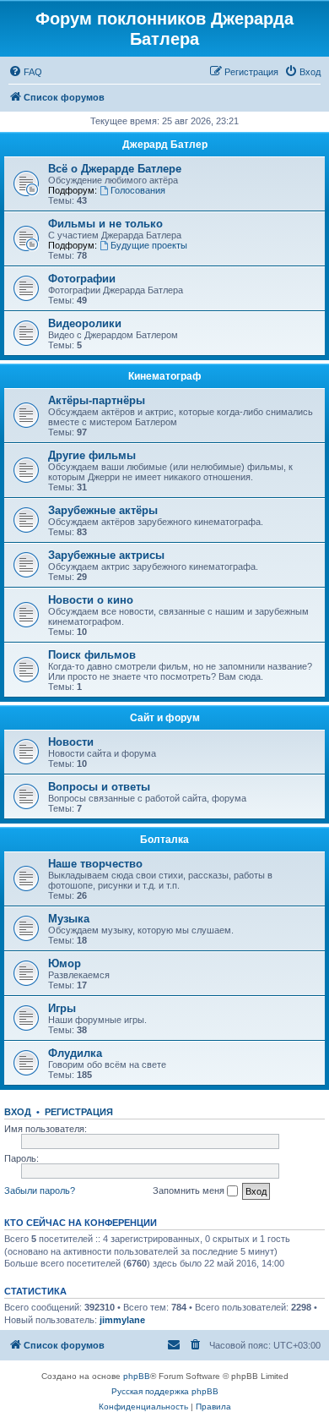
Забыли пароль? (39, 1190)
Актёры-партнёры (96, 400)
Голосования (138, 190)
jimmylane (122, 1320)
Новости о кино (90, 600)
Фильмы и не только (105, 223)
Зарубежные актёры (103, 510)
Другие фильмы (92, 455)
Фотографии (82, 278)
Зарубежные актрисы (106, 555)
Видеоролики (84, 323)
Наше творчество (95, 863)
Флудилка (75, 1053)
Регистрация (79, 1112)
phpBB (136, 1376)
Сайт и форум (165, 718)
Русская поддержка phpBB (164, 1391)
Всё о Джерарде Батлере (114, 168)
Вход (17, 1112)
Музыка (68, 918)
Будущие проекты (149, 245)
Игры (62, 1008)
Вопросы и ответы (99, 786)
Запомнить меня (190, 1190)
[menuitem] (25, 72)
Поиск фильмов (92, 655)
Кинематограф (165, 376)
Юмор (64, 963)
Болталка (164, 840)
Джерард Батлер (165, 145)
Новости (71, 742)
